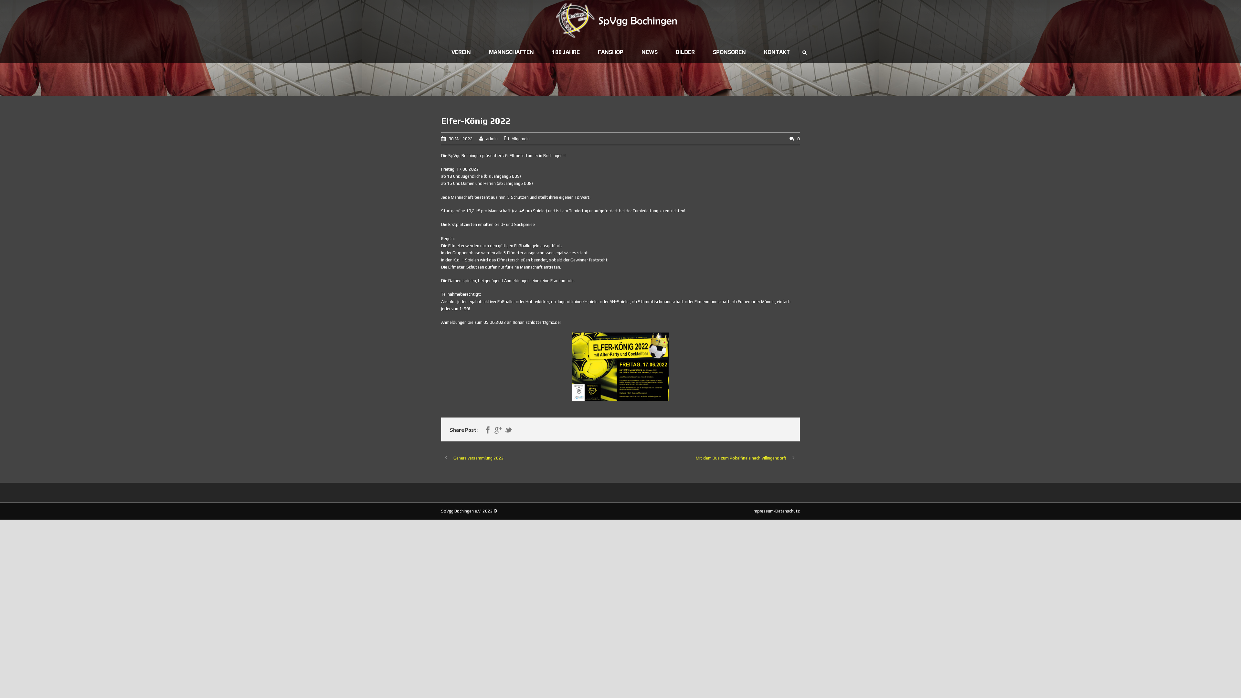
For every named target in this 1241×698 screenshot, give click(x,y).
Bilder (685, 52)
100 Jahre (566, 52)
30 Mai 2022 (461, 138)
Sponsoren (729, 52)
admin (492, 138)
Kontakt (777, 52)
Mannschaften (511, 52)
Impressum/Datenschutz (776, 511)
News (650, 52)
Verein (461, 52)
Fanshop (610, 52)
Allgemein (521, 138)
